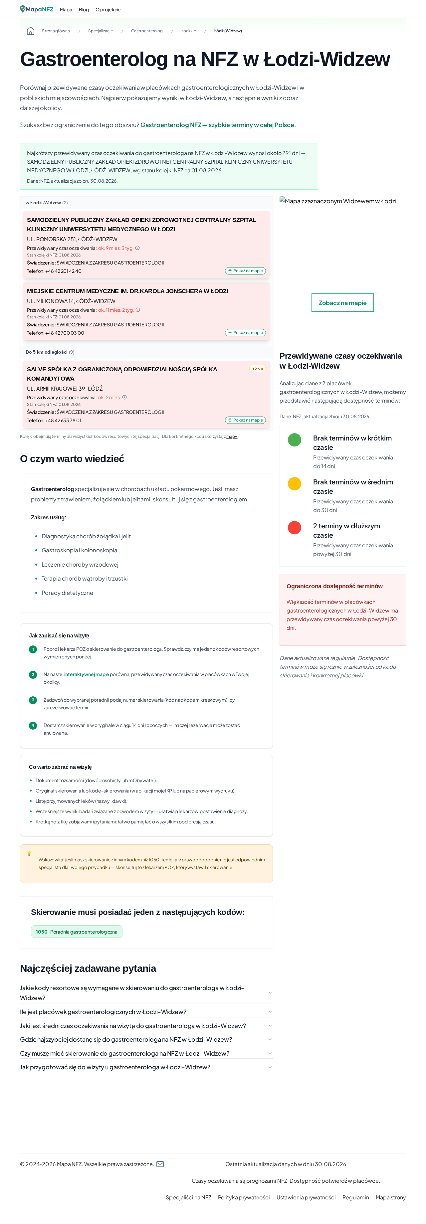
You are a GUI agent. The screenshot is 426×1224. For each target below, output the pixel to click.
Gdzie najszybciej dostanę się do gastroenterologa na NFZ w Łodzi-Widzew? (126, 1039)
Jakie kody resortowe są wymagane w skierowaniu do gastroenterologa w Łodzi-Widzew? (132, 993)
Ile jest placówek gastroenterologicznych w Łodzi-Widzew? (103, 1011)
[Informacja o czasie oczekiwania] (137, 248)
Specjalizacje (100, 30)
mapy (232, 436)
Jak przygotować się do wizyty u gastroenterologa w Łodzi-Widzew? (115, 1067)
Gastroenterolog (147, 30)
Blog (84, 9)
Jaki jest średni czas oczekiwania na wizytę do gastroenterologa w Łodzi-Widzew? (133, 1025)
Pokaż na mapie (248, 270)
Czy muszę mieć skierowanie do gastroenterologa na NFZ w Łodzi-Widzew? (124, 1053)
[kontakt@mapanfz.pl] (160, 1164)
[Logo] (36, 9)
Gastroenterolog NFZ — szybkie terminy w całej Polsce (217, 124)
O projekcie (108, 9)
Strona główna (56, 30)
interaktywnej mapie (86, 674)
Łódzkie (188, 30)
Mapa (66, 9)
